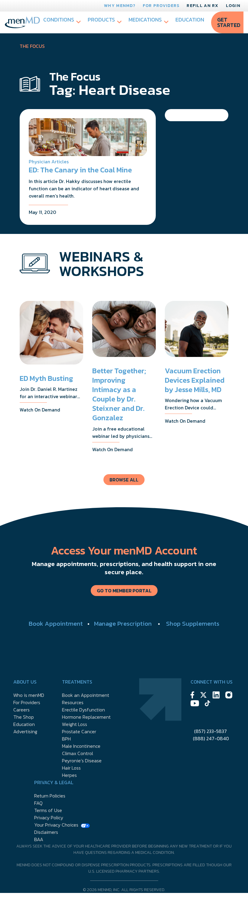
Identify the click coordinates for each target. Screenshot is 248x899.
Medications (145, 19)
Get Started (228, 22)
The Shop (23, 717)
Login (233, 5)
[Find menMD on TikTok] (207, 704)
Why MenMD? (119, 5)
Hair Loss (71, 767)
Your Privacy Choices (56, 824)
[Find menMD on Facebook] (192, 695)
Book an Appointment (85, 695)
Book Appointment (56, 623)
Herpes (69, 775)
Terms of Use (48, 810)
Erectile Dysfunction (83, 709)
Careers (21, 709)
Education (189, 19)
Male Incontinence (81, 746)
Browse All (124, 479)
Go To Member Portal (124, 590)
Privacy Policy (48, 817)
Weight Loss (74, 724)
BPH (66, 738)
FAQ (38, 803)
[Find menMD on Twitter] (203, 695)
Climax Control (77, 753)
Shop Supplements (192, 623)
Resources (72, 702)
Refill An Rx (202, 5)
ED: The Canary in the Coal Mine (80, 170)
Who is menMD (28, 695)
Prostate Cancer (79, 731)
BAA (38, 839)
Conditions (58, 19)
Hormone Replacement (86, 717)
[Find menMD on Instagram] (228, 695)
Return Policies (49, 795)
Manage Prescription (123, 623)
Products (101, 19)
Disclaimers (46, 832)
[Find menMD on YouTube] (195, 704)
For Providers (161, 5)
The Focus (32, 46)
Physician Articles (49, 161)
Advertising (25, 731)
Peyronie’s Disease (82, 760)
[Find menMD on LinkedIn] (216, 695)
